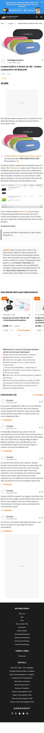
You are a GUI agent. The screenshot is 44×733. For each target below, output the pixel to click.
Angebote (11, 23)
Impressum (22, 627)
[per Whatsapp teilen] (16, 713)
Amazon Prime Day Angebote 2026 (22, 702)
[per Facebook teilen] (12, 713)
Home (2, 23)
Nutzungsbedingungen (22, 634)
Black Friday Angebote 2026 (22, 691)
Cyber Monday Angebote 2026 (22, 698)
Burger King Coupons (22, 685)
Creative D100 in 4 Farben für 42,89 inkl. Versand (23, 156)
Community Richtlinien (22, 641)
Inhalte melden (22, 631)
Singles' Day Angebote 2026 (22, 695)
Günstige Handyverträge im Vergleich (22, 671)
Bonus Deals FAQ (22, 624)
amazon (17, 326)
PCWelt (26, 211)
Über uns (22, 613)
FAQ (22, 620)
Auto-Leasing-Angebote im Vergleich (22, 674)
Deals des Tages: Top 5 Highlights (22, 668)
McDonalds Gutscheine (22, 681)
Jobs (22, 617)
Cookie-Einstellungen (22, 644)
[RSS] (27, 713)
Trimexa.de (22, 656)
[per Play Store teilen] (23, 713)
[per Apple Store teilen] (20, 713)
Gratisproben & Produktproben (22, 678)
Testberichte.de (15, 168)
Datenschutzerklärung (22, 637)
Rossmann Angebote (22, 688)
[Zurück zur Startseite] (10, 17)
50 (17, 161)
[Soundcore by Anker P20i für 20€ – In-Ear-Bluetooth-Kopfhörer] (16, 305)
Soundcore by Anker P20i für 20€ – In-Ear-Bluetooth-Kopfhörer (15, 319)
